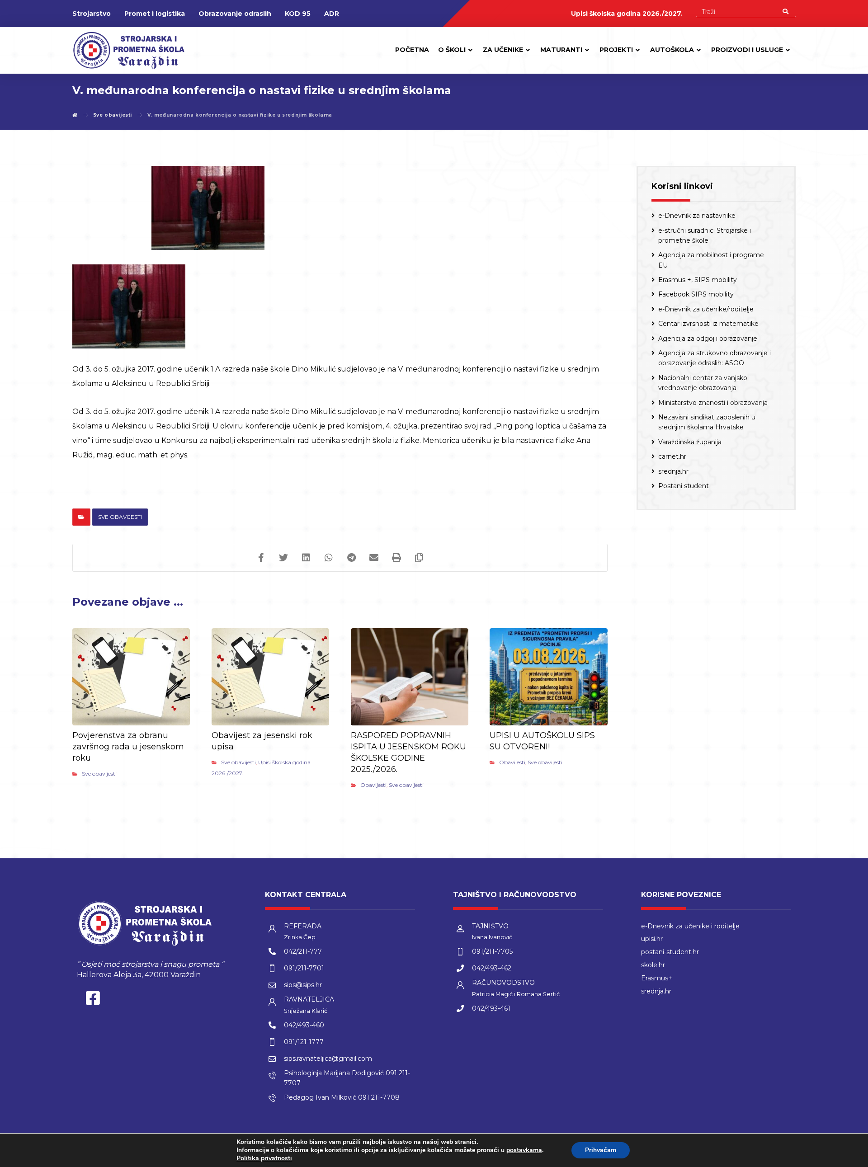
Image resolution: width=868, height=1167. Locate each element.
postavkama (524, 1150)
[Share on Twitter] (283, 558)
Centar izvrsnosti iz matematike (708, 324)
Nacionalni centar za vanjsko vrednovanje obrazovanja (702, 383)
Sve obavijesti (120, 516)
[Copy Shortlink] (419, 558)
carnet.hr (672, 456)
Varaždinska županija (690, 442)
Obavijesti (373, 784)
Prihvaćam (600, 1150)
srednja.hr (673, 471)
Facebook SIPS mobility (696, 294)
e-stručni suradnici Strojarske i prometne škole (704, 235)
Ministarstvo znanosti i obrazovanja (713, 403)
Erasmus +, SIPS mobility (697, 280)
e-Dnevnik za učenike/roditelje (706, 309)
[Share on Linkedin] (306, 558)
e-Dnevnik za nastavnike (697, 216)
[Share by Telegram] (351, 558)
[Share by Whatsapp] (329, 558)
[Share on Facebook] (261, 558)
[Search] (785, 11)
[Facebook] (92, 1000)
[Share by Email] (374, 558)
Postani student (683, 486)
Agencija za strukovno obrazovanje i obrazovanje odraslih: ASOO (714, 358)
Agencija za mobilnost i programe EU (711, 260)
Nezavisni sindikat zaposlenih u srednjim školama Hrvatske (706, 422)
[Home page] (75, 115)
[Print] (396, 558)
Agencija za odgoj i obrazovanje (707, 338)
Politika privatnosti (264, 1158)
